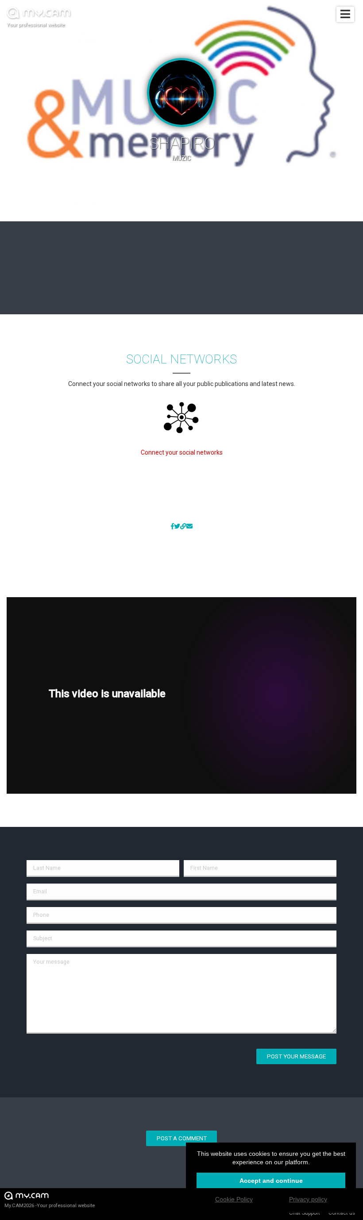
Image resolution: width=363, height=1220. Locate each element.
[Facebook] (172, 527)
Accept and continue (271, 1180)
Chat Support (304, 1213)
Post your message (296, 1056)
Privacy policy (308, 1199)
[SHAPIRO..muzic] (189, 527)
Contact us (341, 1213)
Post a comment (182, 1138)
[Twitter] (177, 527)
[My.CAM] (183, 527)
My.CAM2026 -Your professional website (49, 1205)
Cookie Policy (234, 1199)
